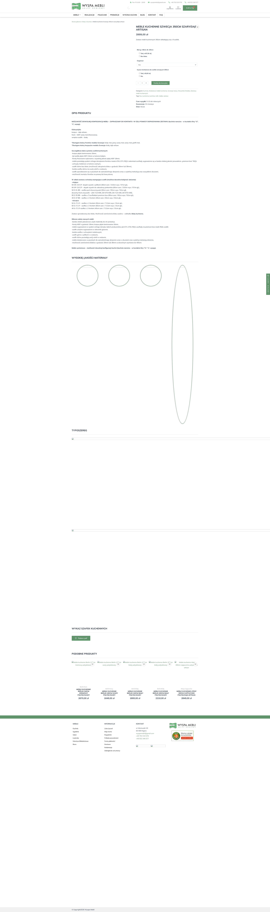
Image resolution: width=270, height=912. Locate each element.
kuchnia (152, 96)
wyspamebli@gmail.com (145, 733)
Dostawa (107, 744)
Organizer (140, 61)
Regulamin (108, 735)
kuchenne (145, 96)
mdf (156, 96)
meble (161, 96)
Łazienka (76, 738)
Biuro (74, 744)
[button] (197, 27)
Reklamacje (108, 747)
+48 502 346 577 (142, 739)
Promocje (114, 15)
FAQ (161, 15)
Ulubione (178, 8)
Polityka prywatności (111, 738)
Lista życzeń (108, 728)
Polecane (102, 15)
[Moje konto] (170, 7)
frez (140, 96)
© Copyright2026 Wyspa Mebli (83, 910)
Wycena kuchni (130, 15)
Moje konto (170, 8)
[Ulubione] (178, 7)
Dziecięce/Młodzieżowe (80, 741)
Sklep (84, 21)
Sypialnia (76, 732)
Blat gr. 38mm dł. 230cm (145, 50)
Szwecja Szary (172, 91)
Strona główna (76, 21)
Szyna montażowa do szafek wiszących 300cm (153, 70)
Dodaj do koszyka (160, 83)
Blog (142, 15)
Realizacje (89, 15)
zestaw (165, 96)
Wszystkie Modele (184, 91)
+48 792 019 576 (142, 736)
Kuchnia (89, 21)
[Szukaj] (127, 8)
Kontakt (152, 15)
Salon (75, 735)
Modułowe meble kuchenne (158, 91)
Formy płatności (109, 741)
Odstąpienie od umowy (112, 751)
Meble (76, 15)
